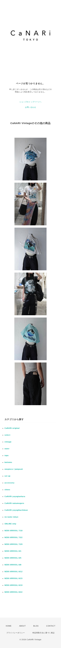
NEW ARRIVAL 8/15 (14, 578)
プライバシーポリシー (15, 633)
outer (7, 449)
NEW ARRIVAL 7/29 (14, 544)
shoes (7, 490)
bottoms (8, 462)
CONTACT (50, 626)
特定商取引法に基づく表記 (43, 633)
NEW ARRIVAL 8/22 (14, 592)
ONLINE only (10, 524)
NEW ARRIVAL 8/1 (13, 551)
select (7, 435)
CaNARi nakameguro (14, 503)
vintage (8, 442)
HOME (8, 626)
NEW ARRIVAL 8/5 (13, 558)
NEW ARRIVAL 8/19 (14, 585)
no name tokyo (11, 517)
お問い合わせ (30, 107)
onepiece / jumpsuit (14, 469)
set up (7, 476)
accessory (9, 483)
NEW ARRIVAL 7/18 (14, 531)
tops (7, 456)
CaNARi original (12, 428)
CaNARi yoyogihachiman (16, 510)
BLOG (36, 626)
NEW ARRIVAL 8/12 (14, 572)
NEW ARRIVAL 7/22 (14, 537)
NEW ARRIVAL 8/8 (13, 565)
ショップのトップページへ (30, 102)
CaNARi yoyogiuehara (15, 496)
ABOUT (22, 626)
